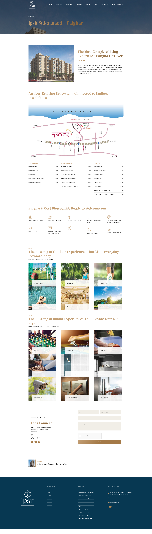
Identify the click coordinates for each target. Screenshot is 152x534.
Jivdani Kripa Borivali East (84, 509)
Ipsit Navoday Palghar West (84, 495)
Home (50, 4)
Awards (79, 4)
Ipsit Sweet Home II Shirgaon (84, 515)
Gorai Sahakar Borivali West (84, 512)
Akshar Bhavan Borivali (83, 504)
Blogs (95, 4)
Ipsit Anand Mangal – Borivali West (86, 492)
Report (88, 4)
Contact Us (104, 4)
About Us (59, 4)
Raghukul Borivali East (83, 506)
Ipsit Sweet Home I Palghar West (85, 498)
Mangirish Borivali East (83, 501)
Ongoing (31, 16)
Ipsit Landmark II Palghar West (85, 518)
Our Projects (69, 4)
